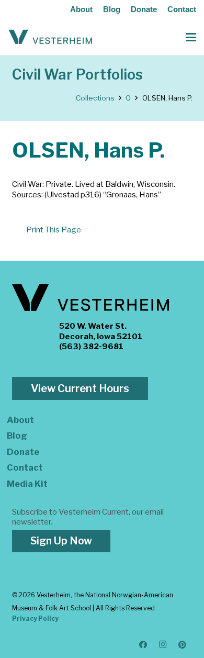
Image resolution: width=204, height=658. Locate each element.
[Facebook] (143, 645)
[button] (190, 37)
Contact (181, 9)
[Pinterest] (182, 645)
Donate (144, 9)
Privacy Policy (35, 618)
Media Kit (27, 483)
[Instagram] (163, 645)
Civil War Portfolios (77, 74)
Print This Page (53, 230)
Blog (111, 9)
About (81, 9)
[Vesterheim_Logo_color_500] (50, 37)
